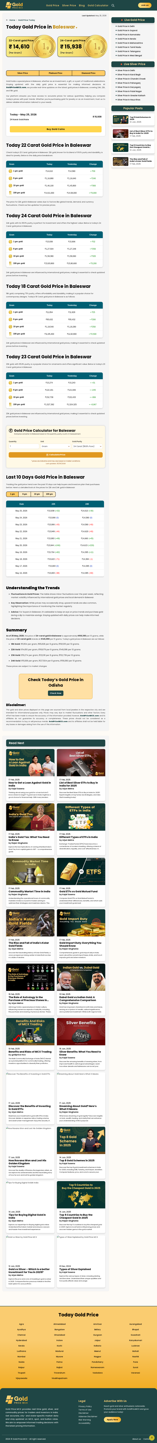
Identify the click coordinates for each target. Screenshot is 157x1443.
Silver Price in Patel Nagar (130, 91)
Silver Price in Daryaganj (129, 87)
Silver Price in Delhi (126, 70)
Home (12, 20)
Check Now (55, 693)
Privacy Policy (85, 1406)
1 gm (12, 494)
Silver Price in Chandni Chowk (131, 78)
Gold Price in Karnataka (129, 34)
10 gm (37, 494)
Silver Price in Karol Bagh (129, 74)
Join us (145, 5)
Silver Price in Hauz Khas (129, 99)
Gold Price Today (26, 20)
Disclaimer (83, 1413)
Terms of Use (84, 1409)
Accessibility (84, 1423)
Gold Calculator (98, 5)
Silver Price (69, 5)
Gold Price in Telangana (129, 51)
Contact (147, 1439)
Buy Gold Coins (56, 129)
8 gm (24, 494)
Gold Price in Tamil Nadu (129, 47)
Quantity (12, 441)
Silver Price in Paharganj (129, 83)
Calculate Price (57, 454)
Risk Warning (84, 1419)
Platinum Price (55, 73)
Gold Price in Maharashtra (130, 43)
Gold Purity (77, 441)
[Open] (113, 5)
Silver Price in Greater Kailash (131, 95)
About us (136, 1439)
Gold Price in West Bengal (130, 55)
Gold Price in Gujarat (127, 30)
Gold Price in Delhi (126, 26)
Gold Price (52, 5)
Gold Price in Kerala (127, 39)
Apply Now (112, 1419)
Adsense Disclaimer (87, 1416)
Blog (82, 5)
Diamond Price (88, 73)
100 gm (49, 494)
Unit (42, 441)
